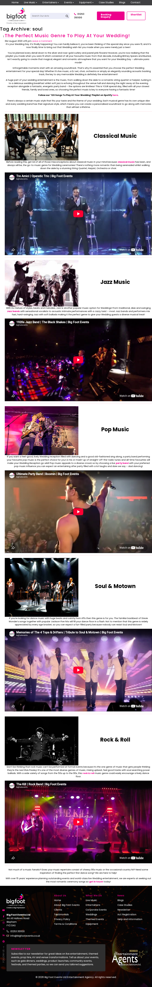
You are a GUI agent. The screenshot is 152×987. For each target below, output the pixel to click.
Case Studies (106, 2)
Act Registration (126, 914)
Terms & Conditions (65, 924)
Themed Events (95, 919)
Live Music (29, 2)
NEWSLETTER (20, 949)
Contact (135, 2)
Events (68, 2)
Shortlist (136, 14)
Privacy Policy (62, 919)
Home (15, 2)
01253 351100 (79, 15)
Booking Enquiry (106, 16)
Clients (58, 909)
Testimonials (61, 914)
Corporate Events (96, 909)
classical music (126, 161)
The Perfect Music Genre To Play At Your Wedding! (67, 35)
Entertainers (49, 2)
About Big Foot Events (67, 905)
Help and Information (129, 919)
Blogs (122, 2)
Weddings (91, 914)
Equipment (85, 2)
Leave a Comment (42, 41)
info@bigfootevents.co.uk (25, 936)
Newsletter (123, 909)
